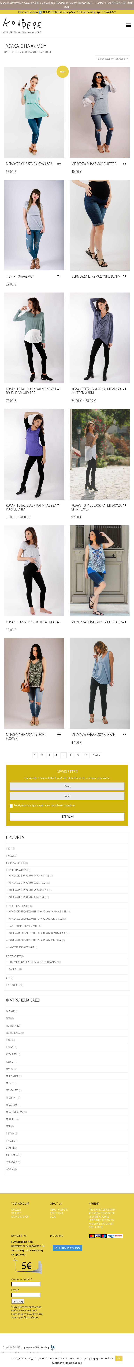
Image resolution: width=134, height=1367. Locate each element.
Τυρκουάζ (11, 1162)
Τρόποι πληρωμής (99, 1216)
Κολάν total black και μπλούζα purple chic (31, 507)
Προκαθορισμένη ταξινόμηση (111, 58)
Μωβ (8, 1126)
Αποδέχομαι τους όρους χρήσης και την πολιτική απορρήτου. (45, 805)
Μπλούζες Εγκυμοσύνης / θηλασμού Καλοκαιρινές (37, 911)
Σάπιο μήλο (12, 1155)
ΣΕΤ (8, 978)
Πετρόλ (10, 1133)
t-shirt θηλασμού (20, 276)
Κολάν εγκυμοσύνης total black (32, 622)
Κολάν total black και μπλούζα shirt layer (96, 507)
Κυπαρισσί (11, 1054)
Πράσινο (10, 1140)
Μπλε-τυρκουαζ (15, 1112)
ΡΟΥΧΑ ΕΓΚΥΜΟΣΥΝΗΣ (17, 906)
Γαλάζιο (10, 1011)
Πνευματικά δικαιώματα (102, 1209)
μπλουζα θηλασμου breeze (93, 735)
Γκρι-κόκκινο (13, 1033)
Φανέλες (14, 969)
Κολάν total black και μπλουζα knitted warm (96, 391)
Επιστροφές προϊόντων (101, 1220)
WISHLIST (16, 1213)
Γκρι (8, 1018)
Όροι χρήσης (96, 1227)
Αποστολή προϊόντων (101, 1223)
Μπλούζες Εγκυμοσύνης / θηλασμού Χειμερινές (36, 918)
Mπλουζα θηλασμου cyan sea (29, 164)
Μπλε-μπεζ (12, 1090)
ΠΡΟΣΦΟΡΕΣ (12, 985)
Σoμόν (10, 1148)
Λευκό (9, 1061)
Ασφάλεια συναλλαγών (102, 1213)
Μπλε (9, 1083)
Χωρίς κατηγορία (15, 863)
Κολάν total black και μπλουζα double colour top (31, 391)
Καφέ (9, 1040)
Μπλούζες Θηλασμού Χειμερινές (27, 882)
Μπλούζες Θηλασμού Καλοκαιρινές (29, 875)
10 (85, 755)
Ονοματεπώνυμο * (21, 1279)
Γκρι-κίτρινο (12, 1025)
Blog (53, 1216)
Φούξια (10, 1169)
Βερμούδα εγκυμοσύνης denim (96, 276)
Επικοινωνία (56, 1213)
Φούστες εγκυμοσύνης (21, 947)
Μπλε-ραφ (11, 1097)
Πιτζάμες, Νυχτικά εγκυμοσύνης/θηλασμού (33, 961)
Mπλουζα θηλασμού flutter (93, 164)
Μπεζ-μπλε (12, 1076)
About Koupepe (59, 1209)
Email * (15, 1290)
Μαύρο (9, 1068)
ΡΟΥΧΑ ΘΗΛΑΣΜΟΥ (16, 870)
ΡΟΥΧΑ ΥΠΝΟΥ (13, 956)
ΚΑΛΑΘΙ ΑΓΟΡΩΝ (20, 1216)
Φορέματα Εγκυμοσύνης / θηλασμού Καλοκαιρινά (37, 933)
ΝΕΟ (8, 848)
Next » (96, 755)
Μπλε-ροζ (11, 1104)
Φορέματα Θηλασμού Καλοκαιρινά (28, 890)
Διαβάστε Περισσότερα (67, 1363)
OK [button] (118, 1358)
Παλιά (9, 855)
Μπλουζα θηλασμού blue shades (97, 622)
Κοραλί (10, 1047)
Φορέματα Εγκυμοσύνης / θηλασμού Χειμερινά (35, 940)
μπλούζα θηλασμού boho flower (26, 737)
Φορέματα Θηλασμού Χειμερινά (26, 897)
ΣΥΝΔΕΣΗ (16, 1209)
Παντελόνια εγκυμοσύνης (23, 926)
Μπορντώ (11, 1119)
